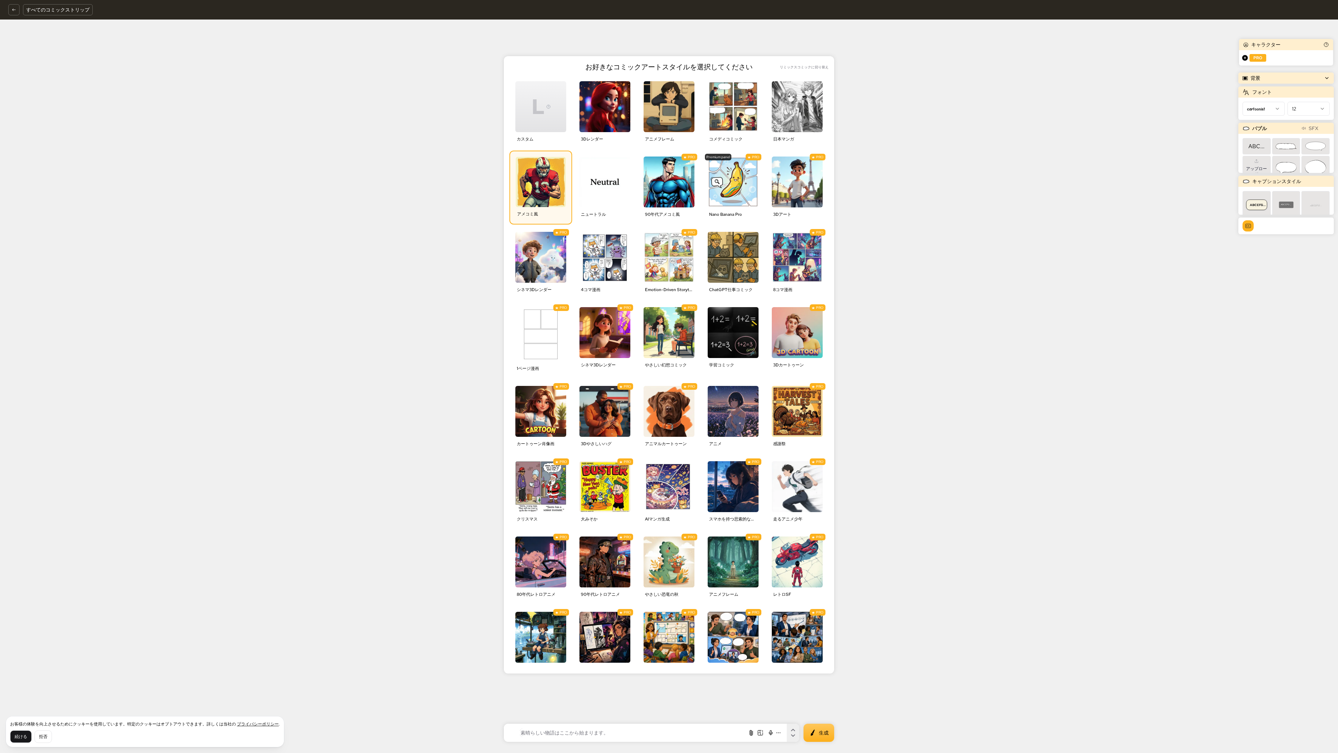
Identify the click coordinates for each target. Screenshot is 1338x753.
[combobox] (1264, 109)
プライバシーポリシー (258, 724)
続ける (21, 736)
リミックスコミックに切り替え (804, 67)
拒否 (43, 736)
